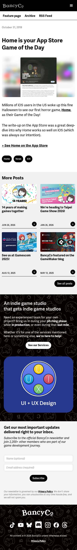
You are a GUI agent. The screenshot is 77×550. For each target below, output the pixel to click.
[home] (15, 4)
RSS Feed (45, 16)
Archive (30, 16)
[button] (71, 5)
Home (66, 110)
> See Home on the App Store (25, 146)
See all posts (64, 283)
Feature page (12, 16)
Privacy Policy (45, 491)
